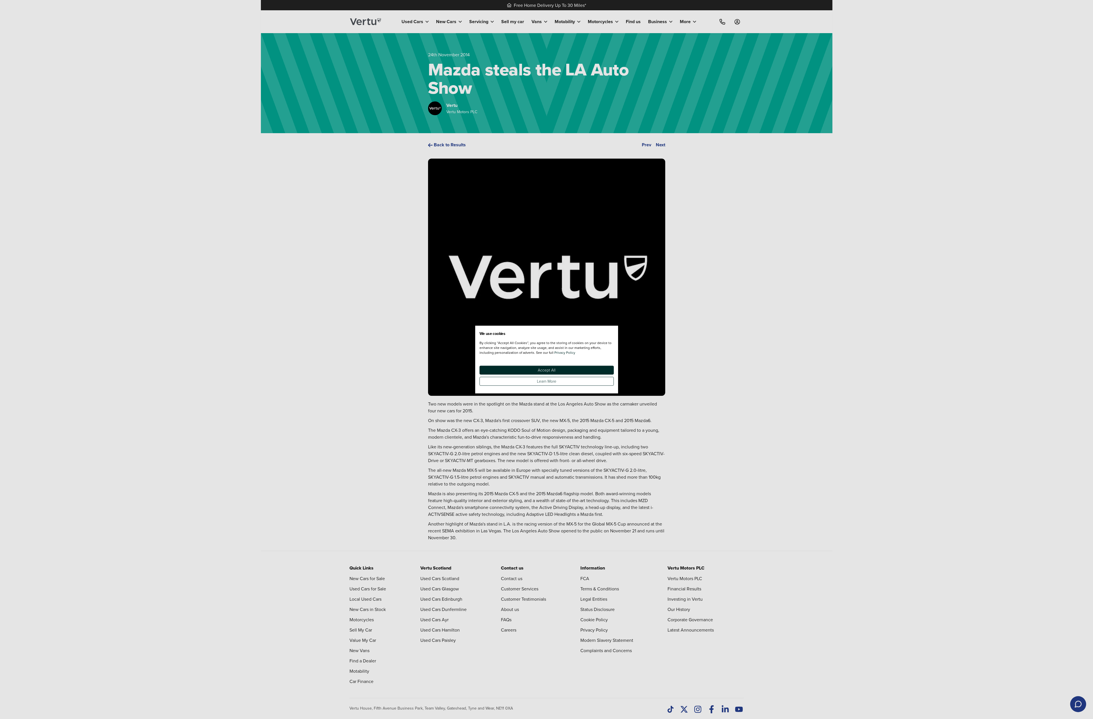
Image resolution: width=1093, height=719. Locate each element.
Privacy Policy (564, 352)
